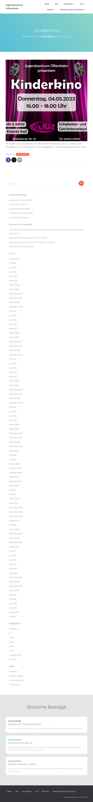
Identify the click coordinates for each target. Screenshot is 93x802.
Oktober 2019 (14, 538)
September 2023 (16, 403)
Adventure (13, 629)
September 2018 (15, 586)
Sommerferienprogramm (19, 217)
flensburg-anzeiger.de (17, 238)
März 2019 (13, 569)
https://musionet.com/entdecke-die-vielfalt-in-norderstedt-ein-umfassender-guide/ (41, 230)
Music (11, 642)
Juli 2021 (12, 490)
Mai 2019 (12, 560)
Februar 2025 (14, 333)
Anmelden (13, 671)
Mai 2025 (12, 320)
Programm (68, 4)
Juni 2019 (12, 555)
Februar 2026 (14, 285)
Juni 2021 (12, 494)
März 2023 (13, 420)
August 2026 (14, 259)
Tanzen (12, 651)
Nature (12, 646)
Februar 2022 (14, 464)
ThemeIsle (83, 797)
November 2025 (15, 298)
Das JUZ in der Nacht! (38, 238)
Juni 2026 (13, 267)
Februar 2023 (14, 425)
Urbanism (13, 659)
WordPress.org (15, 685)
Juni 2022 (13, 455)
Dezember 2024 (15, 342)
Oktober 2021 (14, 477)
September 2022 (16, 446)
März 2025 (13, 328)
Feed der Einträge (16, 676)
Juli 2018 (12, 595)
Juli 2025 (12, 311)
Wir (56, 4)
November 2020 (15, 512)
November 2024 (15, 346)
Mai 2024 (12, 368)
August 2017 (14, 612)
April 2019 (13, 564)
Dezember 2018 (15, 577)
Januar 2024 (14, 385)
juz (10, 633)
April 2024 (13, 372)
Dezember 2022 (15, 433)
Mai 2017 (12, 617)
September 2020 (16, 516)
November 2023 (15, 394)
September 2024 (16, 355)
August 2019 (14, 547)
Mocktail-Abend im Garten (19, 209)
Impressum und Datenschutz (72, 10)
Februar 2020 (14, 529)
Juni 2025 (12, 315)
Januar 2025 (13, 337)
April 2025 (13, 324)
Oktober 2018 (14, 582)
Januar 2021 (13, 503)
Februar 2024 (14, 381)
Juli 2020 (12, 525)
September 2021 (15, 481)
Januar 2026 (14, 289)
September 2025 (15, 307)
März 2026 (13, 281)
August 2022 (14, 451)
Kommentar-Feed (16, 680)
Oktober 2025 (14, 302)
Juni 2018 (12, 599)
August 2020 (14, 521)
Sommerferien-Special (18, 204)
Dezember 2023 (15, 390)
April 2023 (13, 416)
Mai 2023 (12, 411)
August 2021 (14, 486)
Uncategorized (22, 154)
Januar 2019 (13, 573)
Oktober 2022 (14, 442)
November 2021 (15, 473)
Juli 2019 (12, 551)
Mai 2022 (12, 459)
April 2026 (13, 276)
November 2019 (15, 534)
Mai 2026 (12, 272)
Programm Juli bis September (21, 213)
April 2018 (13, 604)
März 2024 (13, 377)
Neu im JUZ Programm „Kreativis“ (41, 242)
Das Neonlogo (28, 247)
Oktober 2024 (14, 350)
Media (11, 637)
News (47, 4)
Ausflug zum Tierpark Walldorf (21, 200)
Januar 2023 (14, 429)
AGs (81, 4)
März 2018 (13, 608)
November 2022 (15, 438)
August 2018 (14, 590)
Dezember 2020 (15, 508)
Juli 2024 (12, 359)
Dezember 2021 (15, 468)
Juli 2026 (12, 263)
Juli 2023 (12, 407)
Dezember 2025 (15, 294)
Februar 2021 (14, 499)
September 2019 (15, 542)
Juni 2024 (13, 363)
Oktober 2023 (14, 398)
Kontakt (50, 10)
